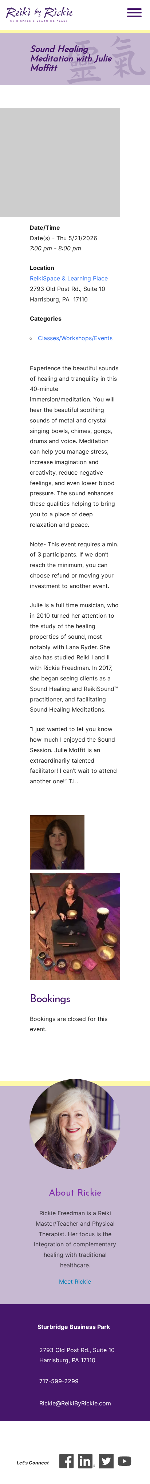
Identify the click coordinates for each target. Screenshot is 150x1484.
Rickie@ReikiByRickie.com (75, 1403)
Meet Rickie (75, 1281)
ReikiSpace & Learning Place (69, 278)
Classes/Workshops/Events (75, 338)
